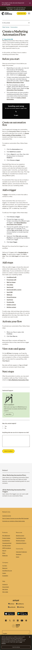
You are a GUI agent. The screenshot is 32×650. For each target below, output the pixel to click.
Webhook (9, 294)
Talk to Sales (5, 592)
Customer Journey (6, 515)
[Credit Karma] (20, 604)
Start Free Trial (21, 13)
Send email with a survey (14, 289)
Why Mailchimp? (6, 535)
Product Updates (6, 538)
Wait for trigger (11, 282)
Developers (18, 554)
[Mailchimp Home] (6, 13)
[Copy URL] (16, 111)
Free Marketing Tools (21, 538)
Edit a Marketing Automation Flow (18, 380)
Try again (16, 115)
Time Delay (10, 284)
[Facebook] (6, 621)
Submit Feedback (8, 451)
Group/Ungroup (11, 297)
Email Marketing (6, 540)
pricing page (22, 75)
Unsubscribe (10, 302)
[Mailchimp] (20, 607)
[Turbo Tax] (11, 604)
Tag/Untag (10, 299)
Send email (10, 287)
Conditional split (11, 277)
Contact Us (5, 584)
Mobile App (5, 555)
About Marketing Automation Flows (14, 475)
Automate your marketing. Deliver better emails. (13, 521)
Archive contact (11, 307)
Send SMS (10, 292)
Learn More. (9, 414)
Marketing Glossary (20, 540)
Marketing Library (20, 535)
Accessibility (5, 575)
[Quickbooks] (11, 607)
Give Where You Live (7, 570)
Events (17, 557)
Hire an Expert (5, 587)
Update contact (11, 304)
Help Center (5, 27)
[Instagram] (14, 621)
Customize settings (16, 647)
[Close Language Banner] (30, 3)
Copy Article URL (8, 39)
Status (3, 553)
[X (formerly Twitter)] (10, 621)
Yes (6, 426)
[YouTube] (22, 621)
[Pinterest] (26, 621)
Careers (4, 573)
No (5, 428)
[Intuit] (16, 601)
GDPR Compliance (6, 548)
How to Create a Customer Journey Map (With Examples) (15, 518)
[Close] (30, 637)
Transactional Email (6, 543)
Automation (14, 27)
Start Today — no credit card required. (16, 9)
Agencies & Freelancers (21, 551)
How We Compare (6, 545)
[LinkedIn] (18, 621)
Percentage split (11, 279)
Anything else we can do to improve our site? (15, 432)
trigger (5, 194)
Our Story (4, 565)
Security (4, 550)
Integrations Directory (21, 543)
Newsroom (4, 568)
